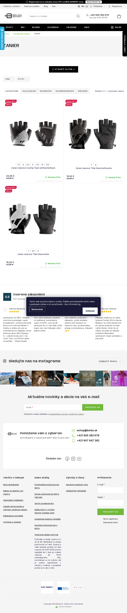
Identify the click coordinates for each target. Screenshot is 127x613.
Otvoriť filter (63, 69)
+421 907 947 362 (88, 440)
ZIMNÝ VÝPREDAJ (125, 44)
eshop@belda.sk (87, 430)
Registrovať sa (93, 2)
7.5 (18, 165)
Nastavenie (37, 309)
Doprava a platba (31, 6)
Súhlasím (90, 311)
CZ (87, 6)
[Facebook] (67, 459)
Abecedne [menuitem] (83, 91)
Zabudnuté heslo (110, 522)
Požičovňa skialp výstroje (46, 535)
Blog (46, 6)
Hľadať (78, 16)
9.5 (37, 165)
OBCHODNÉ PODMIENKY (13, 500)
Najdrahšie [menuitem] (46, 91)
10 (42, 165)
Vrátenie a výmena (11, 6)
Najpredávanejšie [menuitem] (65, 91)
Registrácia (117, 6)
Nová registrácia (110, 519)
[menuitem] (10, 27)
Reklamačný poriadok (13, 516)
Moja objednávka (11, 485)
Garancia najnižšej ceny (77, 485)
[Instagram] (73, 459)
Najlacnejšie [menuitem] (29, 91)
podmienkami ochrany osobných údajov (66, 414)
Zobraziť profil (108, 361)
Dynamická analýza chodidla (48, 519)
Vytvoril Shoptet (65, 607)
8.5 (28, 165)
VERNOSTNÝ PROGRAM (76, 491)
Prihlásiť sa (92, 407)
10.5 (47, 165)
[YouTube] (79, 459)
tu (79, 304)
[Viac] (116, 27)
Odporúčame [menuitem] (11, 91)
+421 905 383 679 (99, 15)
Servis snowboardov (44, 504)
